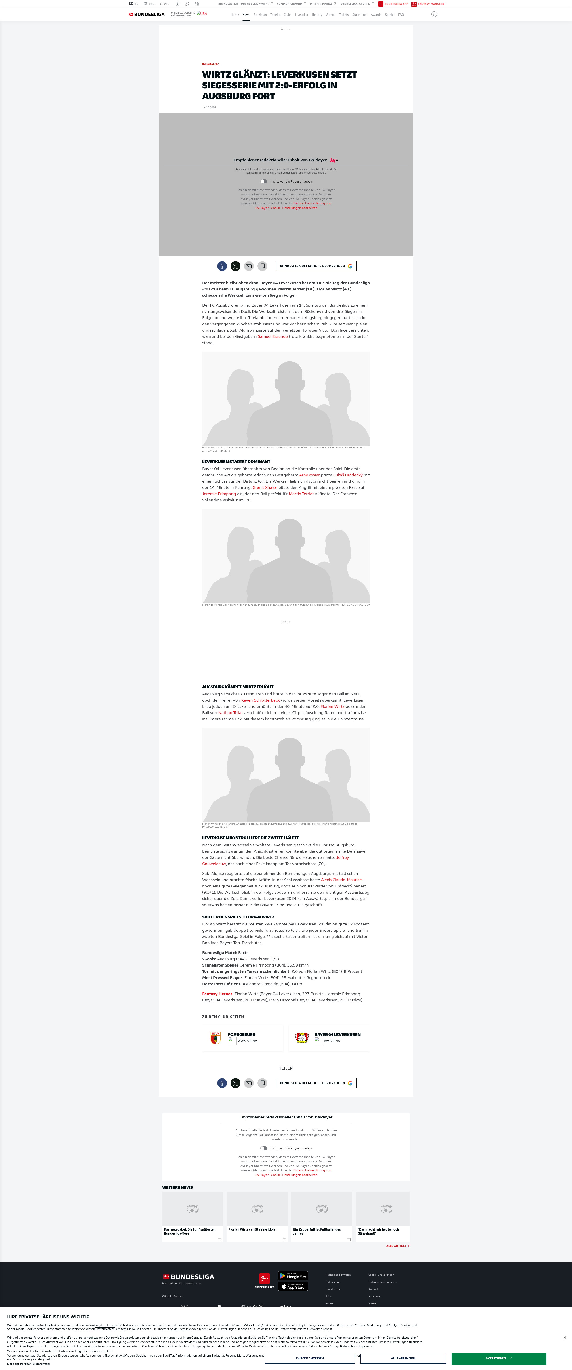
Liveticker (301, 14)
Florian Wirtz (333, 707)
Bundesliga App (396, 4)
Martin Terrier (301, 494)
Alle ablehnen (403, 1358)
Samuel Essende (273, 337)
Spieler (390, 14)
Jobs (328, 1296)
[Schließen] (565, 1338)
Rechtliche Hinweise (338, 1275)
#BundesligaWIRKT (255, 3)
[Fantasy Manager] (414, 4)
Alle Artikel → (398, 1246)
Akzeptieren (496, 1358)
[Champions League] (187, 4)
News (246, 14)
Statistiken (359, 14)
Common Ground (290, 3)
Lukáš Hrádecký (348, 475)
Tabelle (275, 14)
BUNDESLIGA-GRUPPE (356, 3)
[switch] (263, 181)
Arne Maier (309, 475)
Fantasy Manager (431, 4)
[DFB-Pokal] (177, 4)
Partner (330, 1303)
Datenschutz (333, 1282)
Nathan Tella (229, 713)
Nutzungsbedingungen (382, 1282)
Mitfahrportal (321, 3)
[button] (432, 14)
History (317, 14)
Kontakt (373, 1289)
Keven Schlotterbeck (260, 701)
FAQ (401, 14)
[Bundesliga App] (380, 4)
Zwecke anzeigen (310, 1358)
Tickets (344, 14)
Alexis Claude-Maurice (341, 880)
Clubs (288, 14)
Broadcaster (228, 3)
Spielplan (260, 14)
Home (235, 14)
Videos (330, 14)
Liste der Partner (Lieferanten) (28, 1364)
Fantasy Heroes (217, 994)
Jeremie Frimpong (219, 494)
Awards (376, 14)
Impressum (375, 1296)
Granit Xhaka (265, 488)
